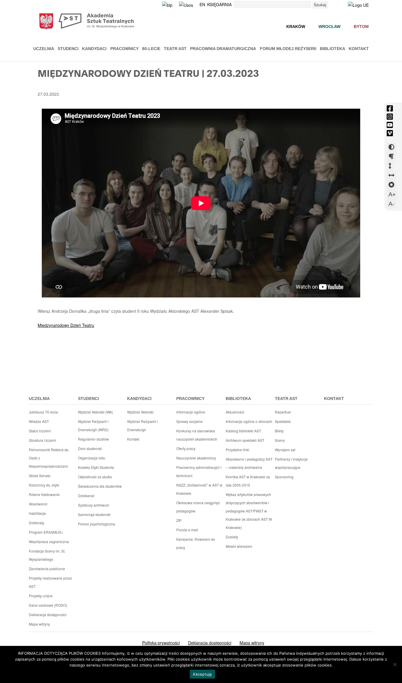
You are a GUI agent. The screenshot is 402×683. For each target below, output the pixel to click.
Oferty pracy (185, 448)
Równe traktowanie (44, 494)
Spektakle (283, 421)
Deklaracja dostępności (48, 614)
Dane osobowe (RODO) (48, 605)
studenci (88, 398)
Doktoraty (36, 522)
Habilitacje (37, 513)
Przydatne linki (237, 449)
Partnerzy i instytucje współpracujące (291, 463)
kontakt (334, 398)
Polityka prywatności (161, 643)
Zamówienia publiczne (47, 568)
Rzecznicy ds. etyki (44, 484)
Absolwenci (38, 503)
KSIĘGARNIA (219, 4)
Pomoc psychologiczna (96, 523)
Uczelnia (43, 48)
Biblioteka (332, 48)
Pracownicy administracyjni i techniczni (199, 471)
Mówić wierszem (239, 546)
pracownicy (190, 398)
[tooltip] (390, 109)
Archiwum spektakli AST (245, 440)
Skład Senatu (40, 475)
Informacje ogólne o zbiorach (249, 421)
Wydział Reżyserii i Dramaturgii (142, 425)
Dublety (232, 536)
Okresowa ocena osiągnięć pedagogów (198, 506)
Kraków (295, 26)
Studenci (68, 48)
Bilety (279, 430)
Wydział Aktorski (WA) (95, 411)
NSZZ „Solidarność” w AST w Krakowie (199, 489)
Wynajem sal (285, 449)
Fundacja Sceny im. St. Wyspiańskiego (47, 555)
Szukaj (320, 4)
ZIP (179, 520)
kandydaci (139, 398)
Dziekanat (86, 495)
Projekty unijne (41, 595)
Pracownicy (124, 48)
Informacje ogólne (190, 411)
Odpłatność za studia (95, 476)
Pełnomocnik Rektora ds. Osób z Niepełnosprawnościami (49, 458)
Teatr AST (175, 48)
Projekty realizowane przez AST (50, 582)
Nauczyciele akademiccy (196, 457)
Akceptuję (202, 674)
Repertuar (283, 411)
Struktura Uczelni (42, 440)
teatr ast (286, 398)
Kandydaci (94, 48)
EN (202, 4)
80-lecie (151, 48)
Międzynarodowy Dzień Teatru (66, 325)
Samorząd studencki (94, 514)
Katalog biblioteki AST (243, 430)
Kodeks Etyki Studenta (96, 467)
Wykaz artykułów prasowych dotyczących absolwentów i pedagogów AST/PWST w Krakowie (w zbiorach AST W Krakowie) (249, 511)
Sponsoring (284, 476)
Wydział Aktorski (140, 411)
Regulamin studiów (93, 438)
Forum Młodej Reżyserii (288, 48)
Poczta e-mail (187, 529)
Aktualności (235, 411)
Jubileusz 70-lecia (43, 411)
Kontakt (359, 48)
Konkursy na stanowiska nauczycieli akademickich (196, 434)
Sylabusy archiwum (93, 504)
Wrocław (329, 26)
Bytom (361, 26)
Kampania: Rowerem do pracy (195, 543)
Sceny (280, 440)
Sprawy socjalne (189, 421)
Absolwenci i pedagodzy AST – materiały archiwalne (249, 463)
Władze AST (39, 421)
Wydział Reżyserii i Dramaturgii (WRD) (93, 425)
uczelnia (39, 398)
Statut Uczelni (40, 430)
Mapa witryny (39, 623)
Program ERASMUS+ (46, 532)
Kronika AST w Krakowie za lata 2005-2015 (248, 480)
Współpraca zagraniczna (49, 541)
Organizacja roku (91, 457)
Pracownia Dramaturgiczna (223, 48)
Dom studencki (90, 448)
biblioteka (238, 398)
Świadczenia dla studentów (100, 486)
